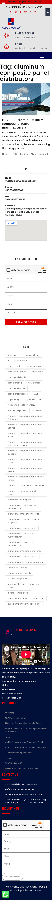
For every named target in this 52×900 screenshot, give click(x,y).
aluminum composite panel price (25, 550)
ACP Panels (10, 713)
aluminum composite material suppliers (23, 521)
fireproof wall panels (18, 592)
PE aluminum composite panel (18, 752)
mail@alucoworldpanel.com (20, 180)
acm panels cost (16, 388)
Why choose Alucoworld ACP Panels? (22, 768)
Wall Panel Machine (12, 693)
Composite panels (17, 567)
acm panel (37, 371)
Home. (8, 737)
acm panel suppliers (18, 393)
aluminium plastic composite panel (26, 485)
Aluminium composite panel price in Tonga (26, 478)
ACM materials (34, 366)
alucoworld (37, 410)
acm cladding (32, 355)
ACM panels (34, 382)
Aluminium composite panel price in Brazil (26, 435)
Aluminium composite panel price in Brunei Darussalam (26, 443)
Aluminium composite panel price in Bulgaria (26, 452)
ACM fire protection (17, 360)
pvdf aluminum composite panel (24, 603)
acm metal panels (17, 371)
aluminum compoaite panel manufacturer (22, 507)
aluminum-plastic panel (20, 499)
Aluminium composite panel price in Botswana (26, 417)
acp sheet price (33, 399)
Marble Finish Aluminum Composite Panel (24, 742)
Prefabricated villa (11, 698)
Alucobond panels (17, 410)
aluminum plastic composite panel (25, 561)
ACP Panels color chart (15, 718)
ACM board (13, 355)
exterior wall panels (17, 578)
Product (8, 758)
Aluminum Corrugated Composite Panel (23, 723)
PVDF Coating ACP (13, 763)
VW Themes (35, 890)
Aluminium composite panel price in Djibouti (26, 461)
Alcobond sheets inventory (21, 404)
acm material (14, 366)
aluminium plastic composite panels (22, 492)
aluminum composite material (23, 513)
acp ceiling (13, 399)
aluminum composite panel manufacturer (22, 535)
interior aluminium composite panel (26, 598)
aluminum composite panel (22, 528)
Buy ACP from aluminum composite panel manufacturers (22, 123)
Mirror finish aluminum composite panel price (25, 747)
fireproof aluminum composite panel (23, 586)
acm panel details (17, 377)
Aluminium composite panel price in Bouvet (26, 426)
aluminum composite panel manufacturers (22, 544)
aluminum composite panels (22, 556)
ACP (36, 393)
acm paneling (15, 382)
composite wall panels (19, 573)
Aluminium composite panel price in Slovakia (26, 470)
